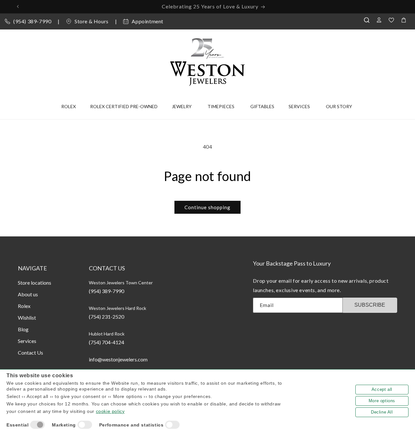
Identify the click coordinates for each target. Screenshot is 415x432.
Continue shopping (207, 207)
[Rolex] (383, 60)
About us (28, 294)
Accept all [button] (382, 389)
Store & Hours (92, 21)
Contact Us (30, 352)
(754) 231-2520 (106, 316)
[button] (368, 20)
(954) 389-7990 (32, 21)
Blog (23, 329)
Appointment (147, 21)
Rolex (24, 306)
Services (27, 341)
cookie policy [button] (110, 411)
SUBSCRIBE (369, 305)
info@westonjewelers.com (118, 359)
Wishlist (27, 317)
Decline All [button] (382, 412)
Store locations (34, 282)
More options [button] (382, 400)
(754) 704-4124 (106, 342)
